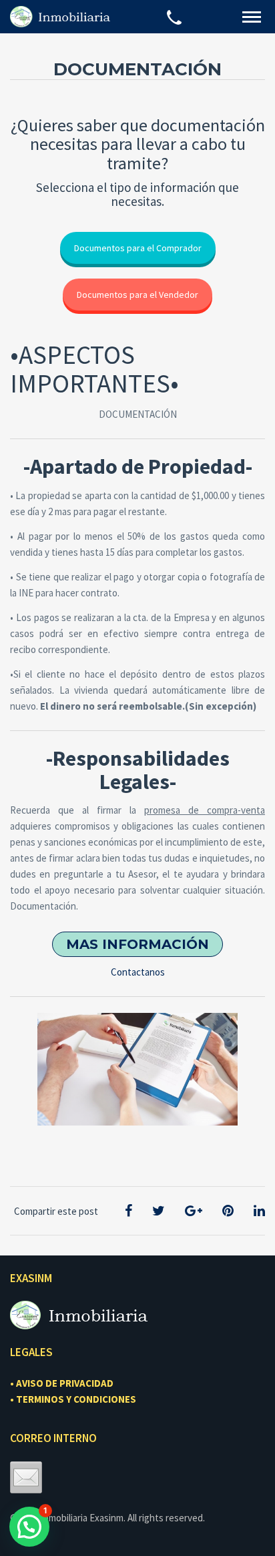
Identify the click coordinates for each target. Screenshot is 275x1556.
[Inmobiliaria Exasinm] (60, 16)
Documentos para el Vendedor (137, 295)
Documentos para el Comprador (138, 248)
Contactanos (138, 972)
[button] (29, 1527)
